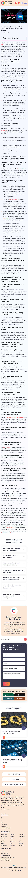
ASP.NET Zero (4, 836)
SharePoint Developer (6, 860)
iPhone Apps (22, 836)
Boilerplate (3, 838)
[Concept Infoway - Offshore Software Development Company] (6, 3)
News (2, 819)
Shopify (20, 838)
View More (14, 725)
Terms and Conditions (6, 828)
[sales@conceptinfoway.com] (16, 3)
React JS (21, 843)
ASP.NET (2, 843)
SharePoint (12, 834)
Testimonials (4, 826)
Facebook (3, 533)
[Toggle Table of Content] (14, 38)
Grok (20, 695)
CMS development (14, 199)
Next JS (20, 841)
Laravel (11, 840)
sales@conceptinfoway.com (15, 784)
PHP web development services (15, 417)
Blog (2, 817)
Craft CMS (21, 834)
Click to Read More (6, 810)
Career (2, 820)
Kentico (2, 841)
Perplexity (9, 698)
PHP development (21, 169)
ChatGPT (9, 695)
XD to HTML (21, 845)
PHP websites (6, 447)
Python (20, 840)
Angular (11, 838)
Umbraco (3, 840)
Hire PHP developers (11, 497)
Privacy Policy (4, 824)
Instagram (11, 533)
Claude (21, 698)
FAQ (2, 822)
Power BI (12, 836)
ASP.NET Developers (5, 851)
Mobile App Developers (6, 859)
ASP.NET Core (4, 834)
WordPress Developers (6, 855)
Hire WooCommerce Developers (8, 857)
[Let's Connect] (22, 3)
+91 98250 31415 (15, 779)
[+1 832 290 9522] (19, 3)
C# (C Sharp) (4, 845)
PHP (2, 44)
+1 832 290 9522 (15, 774)
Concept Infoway (10, 527)
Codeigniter (12, 841)
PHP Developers (4, 853)
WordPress (12, 845)
